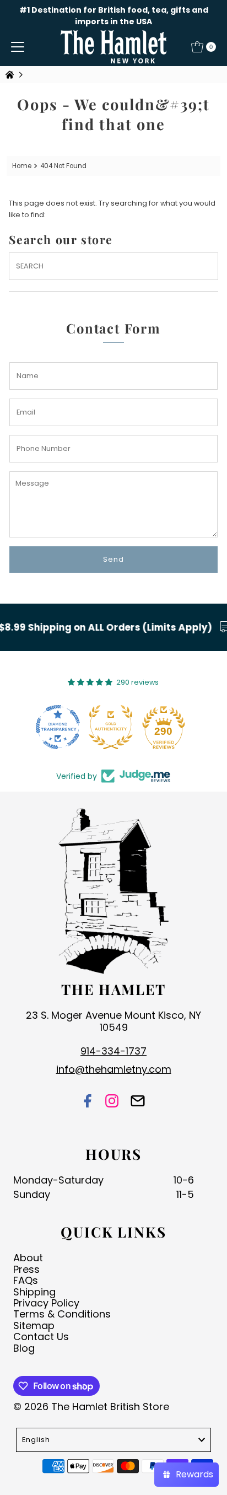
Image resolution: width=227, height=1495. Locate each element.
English (36, 1439)
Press (26, 1269)
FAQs (25, 1280)
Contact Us (41, 1336)
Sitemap (34, 1325)
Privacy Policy (46, 1303)
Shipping (34, 1292)
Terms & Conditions (62, 1314)
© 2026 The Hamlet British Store (91, 1406)
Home (21, 166)
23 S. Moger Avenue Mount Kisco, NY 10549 (113, 1021)
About (28, 1258)
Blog (24, 1348)
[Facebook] (87, 1101)
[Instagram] (111, 1101)
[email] (137, 1102)
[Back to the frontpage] (11, 75)
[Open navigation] (18, 47)
